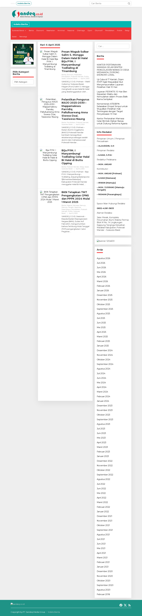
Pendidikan (66, 77)
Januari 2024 (103, 401)
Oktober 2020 (103, 580)
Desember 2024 (105, 350)
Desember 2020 (105, 571)
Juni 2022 (101, 488)
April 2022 (101, 497)
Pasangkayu (66, 209)
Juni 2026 (101, 267)
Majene (69, 205)
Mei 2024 (101, 382)
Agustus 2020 (103, 590)
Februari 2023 (103, 451)
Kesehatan (78, 75)
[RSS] (129, 605)
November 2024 (105, 355)
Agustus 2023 (103, 424)
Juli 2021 (101, 539)
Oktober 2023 (103, 415)
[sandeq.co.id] (28, 14)
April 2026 (101, 276)
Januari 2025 (103, 345)
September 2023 (105, 419)
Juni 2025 (101, 322)
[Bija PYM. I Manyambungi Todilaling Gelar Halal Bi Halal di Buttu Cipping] (85, 184)
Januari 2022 (103, 511)
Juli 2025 (101, 318)
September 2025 (105, 309)
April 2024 (101, 387)
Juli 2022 (101, 484)
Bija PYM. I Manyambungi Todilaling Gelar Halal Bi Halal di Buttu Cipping (75, 157)
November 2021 (104, 520)
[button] (129, 3)
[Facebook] (121, 605)
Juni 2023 (101, 433)
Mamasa (76, 205)
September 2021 (105, 530)
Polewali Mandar (77, 77)
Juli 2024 (101, 373)
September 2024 (105, 364)
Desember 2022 (104, 461)
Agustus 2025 (103, 313)
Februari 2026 (103, 286)
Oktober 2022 (103, 470)
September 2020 (105, 585)
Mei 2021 (101, 548)
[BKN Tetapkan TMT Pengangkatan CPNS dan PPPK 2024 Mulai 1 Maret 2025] (70, 231)
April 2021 (101, 553)
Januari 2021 (103, 567)
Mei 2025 (101, 327)
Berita (64, 75)
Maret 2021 (102, 557)
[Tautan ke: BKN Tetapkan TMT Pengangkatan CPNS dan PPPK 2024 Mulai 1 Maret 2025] (49, 294)
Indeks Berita (54, 612)
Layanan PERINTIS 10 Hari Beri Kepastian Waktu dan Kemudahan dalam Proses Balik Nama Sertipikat (112, 95)
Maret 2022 (102, 502)
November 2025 (104, 299)
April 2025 (101, 332)
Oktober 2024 (103, 359)
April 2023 (101, 442)
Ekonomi (70, 75)
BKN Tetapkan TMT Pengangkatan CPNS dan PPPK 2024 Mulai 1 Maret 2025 (76, 197)
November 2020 (105, 576)
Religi (82, 167)
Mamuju (83, 205)
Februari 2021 (103, 562)
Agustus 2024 (103, 368)
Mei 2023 (101, 438)
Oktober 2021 (103, 525)
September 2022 (105, 474)
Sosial (64, 78)
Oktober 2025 (103, 304)
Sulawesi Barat (71, 78)
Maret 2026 (102, 281)
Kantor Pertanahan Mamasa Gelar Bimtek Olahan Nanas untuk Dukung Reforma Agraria (112, 121)
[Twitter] (125, 605)
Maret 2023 (102, 447)
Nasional (77, 207)
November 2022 (105, 465)
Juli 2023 (101, 428)
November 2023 (105, 410)
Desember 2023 (104, 405)
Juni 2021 (101, 544)
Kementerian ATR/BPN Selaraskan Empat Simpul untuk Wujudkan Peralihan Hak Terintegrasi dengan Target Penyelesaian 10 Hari (112, 109)
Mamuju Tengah (68, 207)
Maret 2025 (102, 336)
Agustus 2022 (103, 479)
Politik (86, 77)
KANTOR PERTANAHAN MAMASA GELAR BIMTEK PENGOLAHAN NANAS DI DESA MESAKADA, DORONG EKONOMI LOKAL (113, 70)
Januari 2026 (103, 290)
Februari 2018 (103, 594)
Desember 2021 (104, 516)
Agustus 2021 (103, 534)
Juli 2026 (101, 263)
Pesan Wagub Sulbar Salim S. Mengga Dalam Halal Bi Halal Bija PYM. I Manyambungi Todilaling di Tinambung (75, 61)
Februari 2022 (103, 507)
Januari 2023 (103, 456)
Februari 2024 (103, 396)
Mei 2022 (101, 493)
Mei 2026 (101, 272)
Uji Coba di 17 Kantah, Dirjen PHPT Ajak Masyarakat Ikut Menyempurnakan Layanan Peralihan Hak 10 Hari (110, 83)
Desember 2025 (104, 295)
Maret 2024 (102, 392)
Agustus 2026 (103, 258)
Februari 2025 (103, 341)
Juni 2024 (101, 378)
